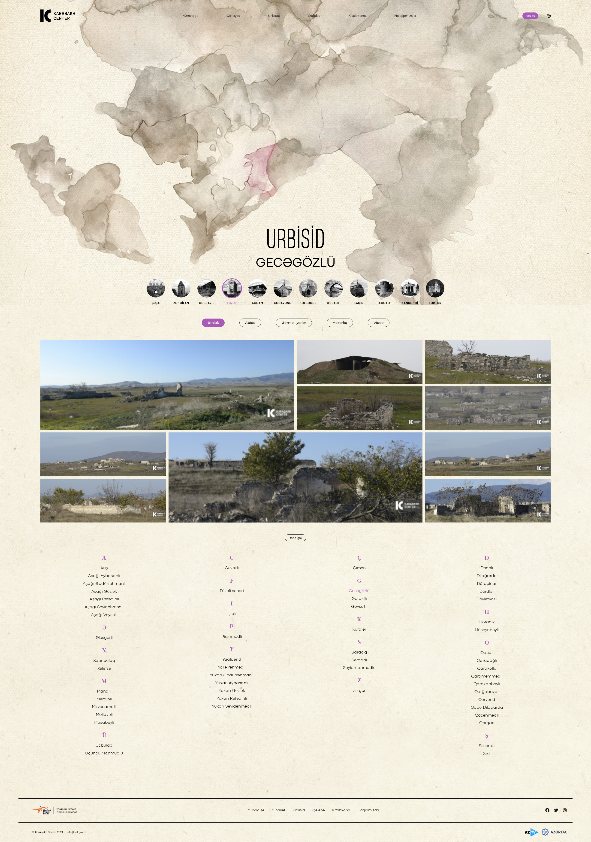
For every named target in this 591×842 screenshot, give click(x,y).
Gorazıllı (359, 599)
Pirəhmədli (231, 636)
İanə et (530, 16)
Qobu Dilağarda (487, 707)
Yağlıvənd (231, 659)
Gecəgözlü (359, 591)
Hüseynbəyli (487, 630)
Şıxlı (487, 754)
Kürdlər (359, 629)
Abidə (250, 323)
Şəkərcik (487, 746)
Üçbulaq (104, 745)
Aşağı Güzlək (104, 591)
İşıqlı (231, 614)
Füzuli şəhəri (232, 591)
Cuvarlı (232, 568)
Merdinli (104, 699)
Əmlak (213, 323)
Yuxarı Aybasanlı (231, 683)
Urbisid (274, 16)
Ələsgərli (104, 638)
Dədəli (487, 568)
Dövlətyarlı (486, 599)
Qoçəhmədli (487, 715)
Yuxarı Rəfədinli (232, 698)
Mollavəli (104, 715)
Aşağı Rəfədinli (104, 599)
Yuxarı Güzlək (232, 691)
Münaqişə (190, 16)
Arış (104, 568)
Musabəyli (104, 722)
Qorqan (487, 723)
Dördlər (486, 591)
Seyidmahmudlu (359, 668)
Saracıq (359, 652)
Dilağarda (487, 576)
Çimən (359, 568)
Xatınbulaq (104, 661)
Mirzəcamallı (104, 707)
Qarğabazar (486, 692)
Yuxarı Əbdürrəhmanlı (231, 675)
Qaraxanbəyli (486, 684)
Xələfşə (104, 668)
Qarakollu (486, 668)
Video (379, 323)
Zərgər (359, 691)
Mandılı (104, 691)
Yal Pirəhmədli (231, 667)
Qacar (486, 653)
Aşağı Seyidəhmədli (104, 607)
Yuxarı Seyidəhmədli (232, 706)
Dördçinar (487, 584)
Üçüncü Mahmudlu (104, 753)
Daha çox (295, 538)
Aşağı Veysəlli (104, 615)
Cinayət (233, 16)
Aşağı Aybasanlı (104, 576)
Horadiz (487, 622)
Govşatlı (359, 606)
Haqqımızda (405, 16)
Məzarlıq (339, 323)
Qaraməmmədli (486, 676)
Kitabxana (357, 16)
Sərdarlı (359, 660)
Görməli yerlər (294, 323)
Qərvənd (486, 700)
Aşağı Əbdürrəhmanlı (104, 584)
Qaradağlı (487, 661)
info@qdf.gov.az (77, 832)
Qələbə (314, 16)
